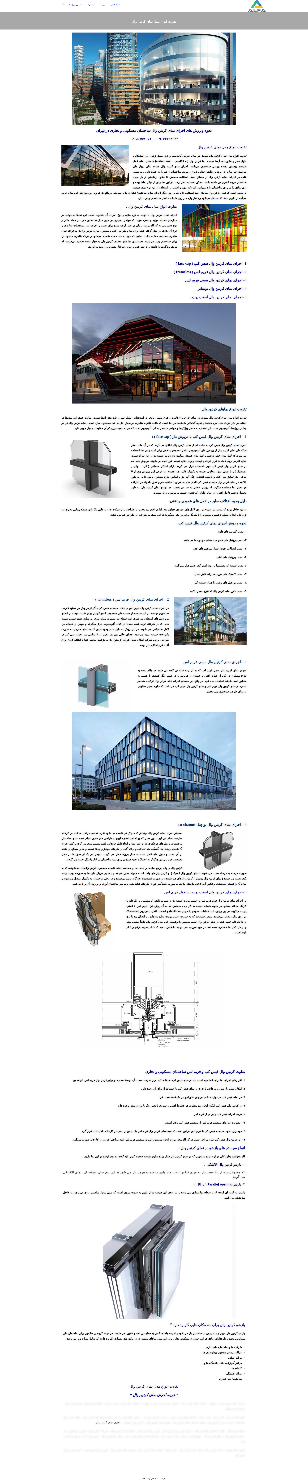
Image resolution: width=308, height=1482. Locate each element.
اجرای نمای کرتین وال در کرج (122, 1403)
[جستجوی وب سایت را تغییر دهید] (63, 4)
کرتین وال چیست (235, 1450)
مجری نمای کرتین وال (108, 1422)
